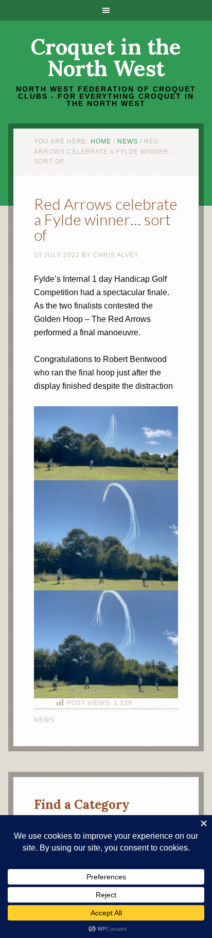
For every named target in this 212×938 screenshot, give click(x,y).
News (44, 720)
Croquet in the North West (106, 57)
